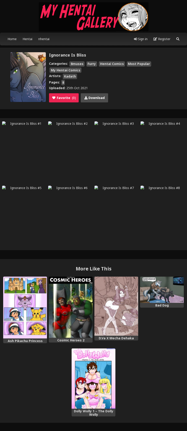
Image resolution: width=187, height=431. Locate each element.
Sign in (142, 39)
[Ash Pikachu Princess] (25, 308)
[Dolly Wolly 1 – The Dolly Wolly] (93, 378)
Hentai (27, 39)
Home (12, 39)
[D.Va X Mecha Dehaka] (116, 306)
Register (163, 39)
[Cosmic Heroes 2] (71, 307)
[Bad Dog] (162, 290)
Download (96, 98)
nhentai (43, 39)
